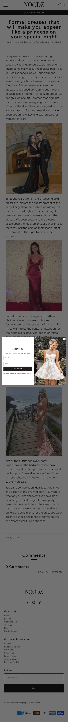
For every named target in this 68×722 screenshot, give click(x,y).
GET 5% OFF (18, 369)
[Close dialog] (64, 339)
